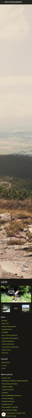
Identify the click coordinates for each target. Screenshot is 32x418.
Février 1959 (5, 323)
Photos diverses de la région (10, 384)
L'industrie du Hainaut (8, 389)
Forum (3, 368)
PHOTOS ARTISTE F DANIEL (9, 410)
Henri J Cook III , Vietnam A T (10, 335)
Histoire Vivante (6, 350)
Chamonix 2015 (6, 378)
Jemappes (5, 392)
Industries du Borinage (8, 401)
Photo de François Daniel (9, 326)
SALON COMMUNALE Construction (11, 395)
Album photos (6, 362)
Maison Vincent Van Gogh (9, 416)
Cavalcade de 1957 (7, 404)
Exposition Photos (7, 329)
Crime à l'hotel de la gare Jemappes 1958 (13, 413)
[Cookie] (4, 414)
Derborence (5, 353)
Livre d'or (4, 365)
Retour (16, 308)
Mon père (4, 320)
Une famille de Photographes (10, 338)
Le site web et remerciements (10, 347)
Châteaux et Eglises (7, 386)
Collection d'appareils (8, 341)
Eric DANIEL (5, 332)
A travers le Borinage (8, 398)
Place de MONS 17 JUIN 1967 (10, 407)
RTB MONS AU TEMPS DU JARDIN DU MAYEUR (15, 381)
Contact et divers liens (8, 344)
